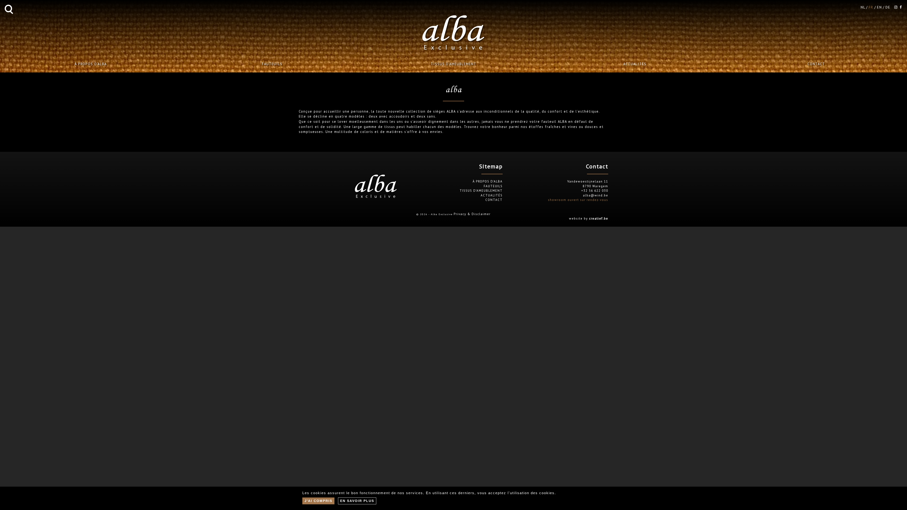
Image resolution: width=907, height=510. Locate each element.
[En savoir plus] (357, 501)
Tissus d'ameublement (453, 64)
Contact (816, 64)
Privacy (460, 214)
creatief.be (598, 219)
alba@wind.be (595, 195)
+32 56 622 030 (594, 191)
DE (888, 7)
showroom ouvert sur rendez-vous (578, 200)
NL (863, 7)
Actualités (634, 64)
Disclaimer (481, 214)
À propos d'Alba (91, 64)
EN (879, 7)
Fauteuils (272, 64)
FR (871, 7)
